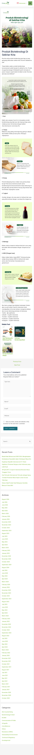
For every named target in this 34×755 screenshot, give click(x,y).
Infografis (4, 723)
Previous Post (17, 361)
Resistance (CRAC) (7, 732)
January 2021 (6, 689)
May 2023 (4, 610)
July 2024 (4, 570)
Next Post (17, 365)
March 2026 (5, 513)
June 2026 (5, 505)
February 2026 (6, 516)
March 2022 (5, 650)
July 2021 (4, 672)
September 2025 (6, 530)
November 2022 (6, 627)
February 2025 (6, 550)
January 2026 (6, 519)
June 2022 (5, 641)
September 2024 (6, 564)
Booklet (4, 717)
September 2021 (6, 667)
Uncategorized (6, 740)
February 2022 (6, 653)
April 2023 (5, 613)
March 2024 (5, 581)
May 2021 (4, 678)
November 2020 (6, 695)
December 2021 (6, 658)
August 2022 (5, 635)
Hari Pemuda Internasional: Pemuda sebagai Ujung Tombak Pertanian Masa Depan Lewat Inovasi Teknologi (16, 477)
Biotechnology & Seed (8, 715)
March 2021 (5, 684)
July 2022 (4, 638)
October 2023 (6, 596)
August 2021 (5, 670)
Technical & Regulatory (8, 737)
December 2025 (6, 522)
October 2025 (6, 527)
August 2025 (5, 533)
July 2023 (4, 604)
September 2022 (6, 633)
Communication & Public (9, 720)
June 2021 (5, 675)
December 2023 (6, 590)
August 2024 (5, 567)
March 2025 (5, 547)
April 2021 (5, 681)
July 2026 (4, 502)
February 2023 (6, 618)
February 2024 (6, 584)
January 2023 (6, 621)
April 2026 (5, 510)
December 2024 (6, 556)
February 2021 (6, 687)
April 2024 (5, 579)
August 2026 (5, 499)
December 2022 (6, 624)
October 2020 (6, 698)
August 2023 (5, 601)
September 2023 (6, 599)
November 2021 (6, 661)
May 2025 (4, 542)
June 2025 (5, 539)
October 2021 (6, 664)
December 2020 (6, 692)
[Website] (17, 416)
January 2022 (6, 655)
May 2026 (4, 508)
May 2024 (4, 576)
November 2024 (6, 559)
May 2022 (4, 644)
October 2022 (6, 630)
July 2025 (4, 536)
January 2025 (6, 553)
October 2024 (6, 562)
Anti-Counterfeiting (7, 712)
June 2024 (5, 573)
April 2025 (5, 545)
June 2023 (5, 607)
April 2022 (5, 647)
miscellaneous (6, 726)
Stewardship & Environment (10, 734)
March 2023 (5, 616)
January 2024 (6, 587)
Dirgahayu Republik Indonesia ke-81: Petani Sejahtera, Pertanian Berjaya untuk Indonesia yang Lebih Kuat (16, 464)
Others (4, 729)
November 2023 (6, 593)
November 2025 (6, 525)
